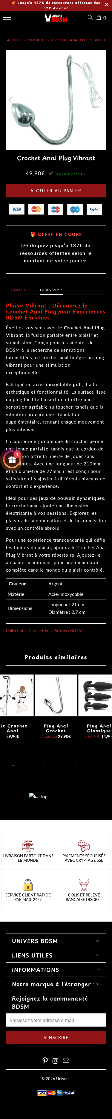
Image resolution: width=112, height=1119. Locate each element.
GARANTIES (20, 290)
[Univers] (56, 20)
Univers (63, 1078)
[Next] (100, 100)
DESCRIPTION (51, 290)
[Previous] (12, 100)
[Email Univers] (66, 1061)
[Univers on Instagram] (55, 1061)
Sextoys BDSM (68, 630)
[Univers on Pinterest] (45, 1061)
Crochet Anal (41, 630)
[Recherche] (91, 17)
